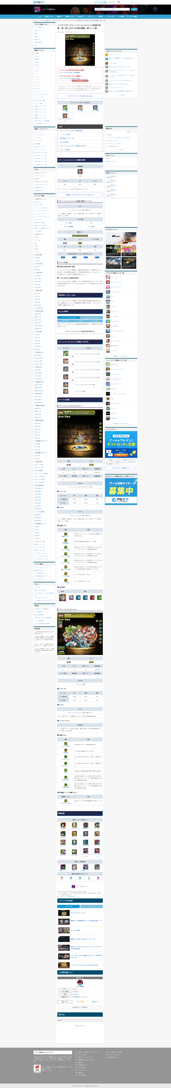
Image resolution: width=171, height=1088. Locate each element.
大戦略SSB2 (113, 418)
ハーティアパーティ (39, 135)
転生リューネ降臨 (39, 464)
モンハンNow (113, 316)
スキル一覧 (37, 587)
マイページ (108, 164)
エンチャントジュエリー (75, 210)
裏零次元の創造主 (39, 364)
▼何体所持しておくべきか (67, 138)
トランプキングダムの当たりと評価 (70, 78)
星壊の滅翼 (37, 444)
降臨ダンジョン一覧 (39, 544)
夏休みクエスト (38, 202)
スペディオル (85, 845)
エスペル (85, 837)
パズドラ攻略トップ (39, 27)
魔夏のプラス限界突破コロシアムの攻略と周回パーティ (122, 59)
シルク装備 (80, 110)
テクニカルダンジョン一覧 (41, 559)
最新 (128, 131)
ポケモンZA (113, 389)
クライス (74, 845)
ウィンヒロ (113, 306)
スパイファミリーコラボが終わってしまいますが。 (118, 137)
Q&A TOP (108, 158)
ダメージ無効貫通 (68, 226)
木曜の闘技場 (38, 500)
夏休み (101, 16)
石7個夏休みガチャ (39, 190)
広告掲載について (83, 1065)
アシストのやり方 (39, 579)
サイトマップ (81, 1070)
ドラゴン (37, 251)
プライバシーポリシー (115, 1054)
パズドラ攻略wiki (48, 9)
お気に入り (96, 1001)
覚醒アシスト (65, 536)
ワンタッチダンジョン (40, 567)
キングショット (114, 311)
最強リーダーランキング (41, 146)
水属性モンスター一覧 (40, 109)
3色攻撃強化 (65, 543)
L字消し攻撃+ (65, 779)
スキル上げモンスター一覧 (41, 597)
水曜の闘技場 (38, 497)
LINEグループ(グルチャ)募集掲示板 (43, 617)
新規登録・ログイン (111, 161)
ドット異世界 (113, 326)
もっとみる (121, 149)
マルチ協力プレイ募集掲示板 (42, 608)
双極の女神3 (38, 429)
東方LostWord (114, 345)
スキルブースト (66, 759)
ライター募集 (81, 1075)
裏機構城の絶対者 (39, 390)
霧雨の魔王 (37, 269)
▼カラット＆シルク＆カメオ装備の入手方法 (72, 146)
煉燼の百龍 (37, 293)
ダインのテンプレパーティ (115, 54)
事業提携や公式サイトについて (86, 1060)
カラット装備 (95, 110)
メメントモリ (113, 350)
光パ (89, 879)
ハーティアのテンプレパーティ (116, 87)
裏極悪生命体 (38, 328)
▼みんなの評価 (63, 142)
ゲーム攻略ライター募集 (115, 1052)
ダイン (97, 837)
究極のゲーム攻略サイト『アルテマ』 (88, 1052)
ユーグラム (74, 828)
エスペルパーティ (39, 132)
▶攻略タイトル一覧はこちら (121, 356)
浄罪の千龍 (37, 296)
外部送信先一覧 (113, 1057)
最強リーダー (49, 16)
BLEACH (80, 16)
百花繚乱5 (37, 538)
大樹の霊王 (37, 260)
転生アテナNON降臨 (40, 476)
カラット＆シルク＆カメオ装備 (69, 317)
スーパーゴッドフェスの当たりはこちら (80, 96)
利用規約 (80, 1062)
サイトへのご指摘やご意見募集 (42, 623)
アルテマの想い (82, 1054)
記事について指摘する (81, 1007)
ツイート (65, 1001)
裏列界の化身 (38, 417)
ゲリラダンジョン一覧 (40, 547)
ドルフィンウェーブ (115, 282)
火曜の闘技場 (38, 494)
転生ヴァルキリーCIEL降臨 (41, 473)
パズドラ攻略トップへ (82, 886)
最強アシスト (70, 16)
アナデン (112, 301)
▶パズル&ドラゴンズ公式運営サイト (66, 896)
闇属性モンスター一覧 (40, 117)
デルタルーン (113, 413)
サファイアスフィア (115, 277)
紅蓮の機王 (37, 257)
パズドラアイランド (39, 213)
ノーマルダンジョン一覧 (41, 553)
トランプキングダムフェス (41, 184)
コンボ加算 (91, 226)
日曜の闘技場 (38, 508)
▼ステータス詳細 (64, 149)
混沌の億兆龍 (38, 346)
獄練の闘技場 (38, 520)
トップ (39, 16)
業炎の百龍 (37, 334)
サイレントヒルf (114, 403)
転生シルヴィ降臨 (39, 467)
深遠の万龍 (37, 299)
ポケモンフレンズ (115, 321)
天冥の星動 (37, 446)
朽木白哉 (63, 837)
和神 (36, 243)
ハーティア (63, 845)
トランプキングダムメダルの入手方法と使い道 (120, 80)
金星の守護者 (38, 281)
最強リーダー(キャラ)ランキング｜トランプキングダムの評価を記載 (121, 71)
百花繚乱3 (37, 532)
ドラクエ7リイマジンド (116, 384)
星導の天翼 (37, 455)
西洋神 (36, 237)
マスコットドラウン (97, 855)
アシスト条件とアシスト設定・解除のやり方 (44, 594)
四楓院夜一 (86, 828)
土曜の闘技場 (38, 505)
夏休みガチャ (38, 178)
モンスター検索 (132, 16)
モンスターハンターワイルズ (118, 393)
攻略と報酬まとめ (39, 488)
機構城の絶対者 (38, 402)
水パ (71, 879)
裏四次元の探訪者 (39, 358)
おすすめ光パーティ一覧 (41, 161)
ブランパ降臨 (38, 231)
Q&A (36, 45)
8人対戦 (121, 16)
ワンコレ (112, 336)
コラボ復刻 (108, 134)
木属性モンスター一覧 (40, 112)
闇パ (98, 879)
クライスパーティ (39, 140)
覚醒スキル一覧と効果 (40, 590)
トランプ (90, 16)
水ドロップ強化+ (65, 549)
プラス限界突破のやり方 (41, 576)
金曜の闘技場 (38, 503)
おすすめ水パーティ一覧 (41, 155)
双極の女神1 (38, 423)
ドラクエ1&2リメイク (116, 379)
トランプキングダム (39, 175)
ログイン (133, 2)
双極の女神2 (38, 426)
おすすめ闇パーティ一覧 (41, 164)
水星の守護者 (38, 278)
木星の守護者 (38, 275)
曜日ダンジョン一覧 (39, 550)
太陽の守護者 (38, 287)
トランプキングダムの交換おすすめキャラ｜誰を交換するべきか (122, 76)
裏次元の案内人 (38, 355)
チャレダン (111, 16)
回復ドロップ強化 (65, 569)
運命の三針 (37, 432)
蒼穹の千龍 (37, 337)
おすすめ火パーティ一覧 (41, 152)
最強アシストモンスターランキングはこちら (80, 195)
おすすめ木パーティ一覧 (41, 158)
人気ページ (92, 906)
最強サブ (60, 16)
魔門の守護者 (38, 396)
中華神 (36, 246)
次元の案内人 (38, 370)
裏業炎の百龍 (38, 314)
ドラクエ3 (113, 408)
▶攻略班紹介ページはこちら (80, 996)
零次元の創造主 (38, 378)
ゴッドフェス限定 (80, 391)
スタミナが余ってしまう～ (112, 140)
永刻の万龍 (37, 340)
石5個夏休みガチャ (39, 187)
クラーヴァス (74, 855)
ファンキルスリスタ (115, 287)
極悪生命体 (37, 349)
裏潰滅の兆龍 (38, 322)
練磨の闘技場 (38, 514)
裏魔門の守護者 (38, 384)
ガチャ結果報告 (38, 611)
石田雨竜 (63, 828)
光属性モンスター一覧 (40, 115)
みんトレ (112, 297)
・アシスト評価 (64, 134)
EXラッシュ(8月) (39, 205)
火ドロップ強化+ (65, 556)
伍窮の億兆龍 (38, 305)
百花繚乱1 (37, 526)
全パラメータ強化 (65, 803)
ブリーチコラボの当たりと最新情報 (70, 72)
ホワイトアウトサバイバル (117, 331)
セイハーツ (97, 845)
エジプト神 (37, 240)
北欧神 (36, 249)
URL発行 (81, 1001)
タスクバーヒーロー (115, 374)
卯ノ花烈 (97, 828)
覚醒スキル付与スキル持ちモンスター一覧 (119, 66)
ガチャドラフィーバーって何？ (113, 143)
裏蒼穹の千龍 (38, 317)
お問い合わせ (81, 1067)
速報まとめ (37, 39)
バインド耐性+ (66, 746)
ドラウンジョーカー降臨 (41, 207)
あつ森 (112, 398)
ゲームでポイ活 (99, 2)
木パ (80, 879)
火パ (62, 879)
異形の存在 (37, 435)
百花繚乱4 (37, 535)
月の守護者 (37, 284)
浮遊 (66, 772)
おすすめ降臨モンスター (41, 123)
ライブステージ (38, 219)
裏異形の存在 (38, 414)
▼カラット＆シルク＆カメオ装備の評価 (71, 130)
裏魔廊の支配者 (38, 387)
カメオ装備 (65, 110)
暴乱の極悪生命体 (39, 308)
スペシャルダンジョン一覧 (41, 556)
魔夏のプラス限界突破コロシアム (43, 228)
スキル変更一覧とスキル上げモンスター (44, 600)
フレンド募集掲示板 (39, 620)
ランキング (134, 131)
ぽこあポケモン (114, 364)
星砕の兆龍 (37, 302)
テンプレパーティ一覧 (40, 149)
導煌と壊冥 (37, 449)
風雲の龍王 (37, 266)
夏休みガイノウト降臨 (40, 225)
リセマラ (97, 870)
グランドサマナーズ (115, 341)
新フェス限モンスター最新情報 (42, 120)
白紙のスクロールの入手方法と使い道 (118, 84)
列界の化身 (37, 437)
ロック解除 (69, 223)
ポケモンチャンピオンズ (116, 369)
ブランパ (74, 837)
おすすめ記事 (68, 906)
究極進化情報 (38, 42)
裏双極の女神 (38, 408)
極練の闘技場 (38, 517)
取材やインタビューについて (86, 1057)
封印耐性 (65, 752)
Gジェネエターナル (115, 292)
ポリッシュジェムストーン (76, 712)
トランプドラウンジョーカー (85, 855)
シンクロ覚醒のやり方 (40, 573)
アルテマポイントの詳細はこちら (121, 468)
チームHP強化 (66, 576)
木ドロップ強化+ (65, 562)
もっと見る (121, 95)
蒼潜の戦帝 (37, 458)
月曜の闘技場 (38, 491)
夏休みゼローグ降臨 (39, 222)
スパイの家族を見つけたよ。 (113, 146)
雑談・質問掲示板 (39, 614)
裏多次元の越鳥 (38, 361)
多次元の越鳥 (38, 376)
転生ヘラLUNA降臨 (39, 482)
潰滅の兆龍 (37, 343)
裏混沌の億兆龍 (38, 325)
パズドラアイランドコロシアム (42, 216)
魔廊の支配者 (38, 399)
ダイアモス (63, 855)
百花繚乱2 (37, 529)
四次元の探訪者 (38, 373)
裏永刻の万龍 (38, 320)
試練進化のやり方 (39, 570)
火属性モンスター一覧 (40, 106)
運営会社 (80, 1072)
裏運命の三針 (38, 411)
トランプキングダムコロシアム (42, 210)
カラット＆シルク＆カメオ (64, 120)
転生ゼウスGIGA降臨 (40, 479)
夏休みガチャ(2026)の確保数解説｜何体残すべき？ (121, 91)
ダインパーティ (38, 137)
